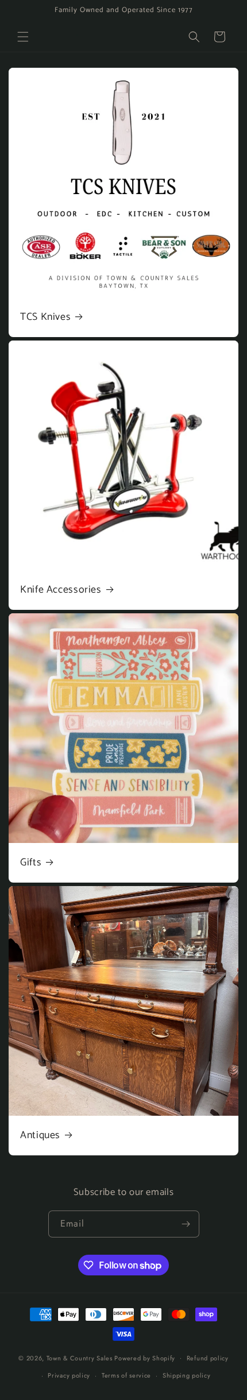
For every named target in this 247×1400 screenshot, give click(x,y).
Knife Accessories (61, 590)
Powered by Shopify (144, 1357)
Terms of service (126, 1375)
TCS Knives (45, 317)
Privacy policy (69, 1375)
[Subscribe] (186, 1224)
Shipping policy (187, 1375)
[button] (23, 36)
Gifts (30, 862)
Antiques (40, 1135)
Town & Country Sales (80, 1357)
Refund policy (208, 1358)
